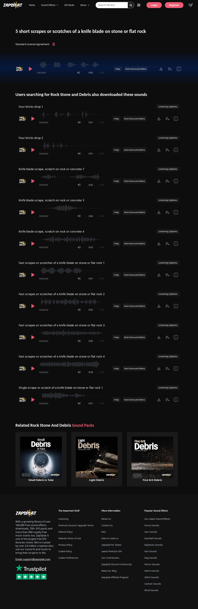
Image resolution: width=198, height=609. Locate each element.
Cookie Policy (65, 551)
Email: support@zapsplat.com (32, 559)
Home (32, 5)
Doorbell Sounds (153, 538)
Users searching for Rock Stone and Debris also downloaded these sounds (81, 95)
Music (83, 5)
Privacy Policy (65, 544)
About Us (106, 518)
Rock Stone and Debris (135, 69)
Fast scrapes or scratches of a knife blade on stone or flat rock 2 (62, 294)
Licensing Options (168, 106)
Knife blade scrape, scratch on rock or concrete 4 (51, 231)
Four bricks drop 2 (31, 138)
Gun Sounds (150, 531)
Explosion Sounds (153, 544)
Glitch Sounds (151, 577)
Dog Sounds (150, 557)
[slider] (70, 64)
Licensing (63, 518)
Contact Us (107, 525)
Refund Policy (65, 531)
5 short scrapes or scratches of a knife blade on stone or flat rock (80, 31)
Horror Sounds (152, 564)
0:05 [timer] (91, 340)
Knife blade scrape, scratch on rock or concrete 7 (51, 169)
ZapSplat (41, 72)
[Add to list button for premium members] (170, 69)
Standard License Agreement (32, 44)
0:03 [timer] (91, 372)
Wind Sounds (151, 590)
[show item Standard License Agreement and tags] (178, 69)
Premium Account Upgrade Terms (76, 525)
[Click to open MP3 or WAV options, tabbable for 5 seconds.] (161, 69)
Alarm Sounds (151, 570)
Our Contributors (110, 557)
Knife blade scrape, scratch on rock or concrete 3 (51, 200)
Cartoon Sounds (152, 583)
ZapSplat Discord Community (116, 564)
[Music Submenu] (90, 5)
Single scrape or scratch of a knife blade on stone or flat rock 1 (61, 387)
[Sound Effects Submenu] (58, 5)
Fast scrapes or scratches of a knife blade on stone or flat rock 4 (62, 356)
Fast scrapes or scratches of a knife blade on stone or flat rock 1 (62, 263)
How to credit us (109, 538)
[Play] (30, 69)
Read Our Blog (109, 570)
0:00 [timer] (102, 72)
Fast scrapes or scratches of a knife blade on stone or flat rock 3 (62, 325)
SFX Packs (69, 5)
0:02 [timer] (91, 72)
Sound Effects (48, 5)
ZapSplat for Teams (111, 544)
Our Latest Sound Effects (157, 518)
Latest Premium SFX (111, 551)
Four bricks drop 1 (31, 106)
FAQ (103, 531)
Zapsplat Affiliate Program (115, 577)
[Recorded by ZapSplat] (20, 69)
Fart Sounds (150, 551)
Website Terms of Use (69, 538)
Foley (117, 69)
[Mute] (78, 73)
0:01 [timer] (91, 122)
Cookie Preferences (68, 557)
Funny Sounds (151, 525)
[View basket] (191, 5)
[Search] (131, 5)
